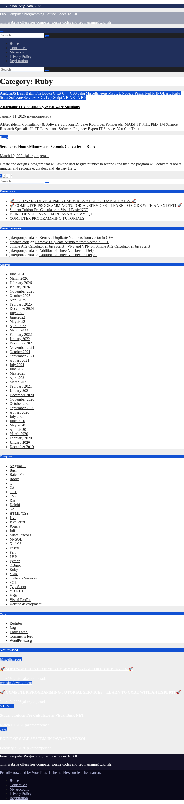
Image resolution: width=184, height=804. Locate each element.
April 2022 (18, 326)
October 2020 (20, 404)
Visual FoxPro (20, 600)
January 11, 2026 (13, 116)
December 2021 (22, 343)
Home (14, 43)
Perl (148, 93)
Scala (4, 97)
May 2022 (17, 321)
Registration (19, 61)
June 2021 (17, 369)
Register (16, 623)
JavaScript (17, 522)
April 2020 (18, 429)
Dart (13, 500)
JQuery (15, 526)
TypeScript (54, 97)
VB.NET (70, 97)
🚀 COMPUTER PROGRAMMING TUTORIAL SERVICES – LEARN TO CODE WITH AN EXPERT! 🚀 (96, 205)
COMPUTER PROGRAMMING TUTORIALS (47, 218)
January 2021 (20, 391)
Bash (21, 93)
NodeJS (128, 93)
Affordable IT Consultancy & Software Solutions (40, 107)
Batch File (34, 93)
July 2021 (17, 365)
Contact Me (18, 48)
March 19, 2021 (12, 156)
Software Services (23, 97)
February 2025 (21, 304)
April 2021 (18, 378)
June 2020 (17, 421)
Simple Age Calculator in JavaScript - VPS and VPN (50, 246)
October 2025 (20, 296)
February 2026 (21, 283)
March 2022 (19, 330)
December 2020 (22, 395)
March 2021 (19, 382)
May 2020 (17, 425)
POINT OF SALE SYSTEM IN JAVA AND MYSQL (51, 214)
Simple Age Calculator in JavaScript (123, 246)
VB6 (82, 97)
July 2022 (17, 313)
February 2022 (21, 334)
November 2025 (22, 291)
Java (13, 518)
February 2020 (21, 438)
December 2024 (22, 309)
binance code (19, 242)
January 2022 (20, 339)
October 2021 (20, 352)
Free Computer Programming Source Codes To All (38, 14)
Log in (15, 628)
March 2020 (19, 434)
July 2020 (17, 416)
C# (59, 93)
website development (25, 604)
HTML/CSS (19, 513)
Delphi (15, 505)
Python (15, 561)
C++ (66, 93)
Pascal (140, 93)
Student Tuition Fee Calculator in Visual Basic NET (49, 210)
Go (12, 509)
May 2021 (17, 373)
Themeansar (91, 772)
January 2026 (20, 287)
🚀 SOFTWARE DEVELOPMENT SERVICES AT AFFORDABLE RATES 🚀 (73, 201)
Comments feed (21, 636)
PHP (156, 93)
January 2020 (20, 442)
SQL (41, 97)
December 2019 (22, 447)
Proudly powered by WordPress (24, 772)
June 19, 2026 (11, 678)
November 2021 (22, 347)
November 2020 (22, 399)
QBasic (166, 93)
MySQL (115, 93)
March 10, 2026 (12, 725)
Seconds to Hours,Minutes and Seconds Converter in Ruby (48, 146)
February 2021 (21, 386)
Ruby (176, 93)
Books (47, 93)
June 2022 (17, 317)
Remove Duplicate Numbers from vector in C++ (76, 238)
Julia (82, 93)
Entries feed (19, 632)
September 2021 (22, 356)
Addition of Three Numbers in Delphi (68, 250)
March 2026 (19, 278)
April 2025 (18, 300)
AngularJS (8, 93)
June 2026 (17, 274)
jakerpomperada (39, 116)
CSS (74, 93)
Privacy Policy (21, 56)
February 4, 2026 (13, 748)
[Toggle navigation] (2, 31)
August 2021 (19, 360)
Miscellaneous (97, 93)
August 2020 (19, 412)
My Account (19, 52)
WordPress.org (21, 640)
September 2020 (22, 408)
